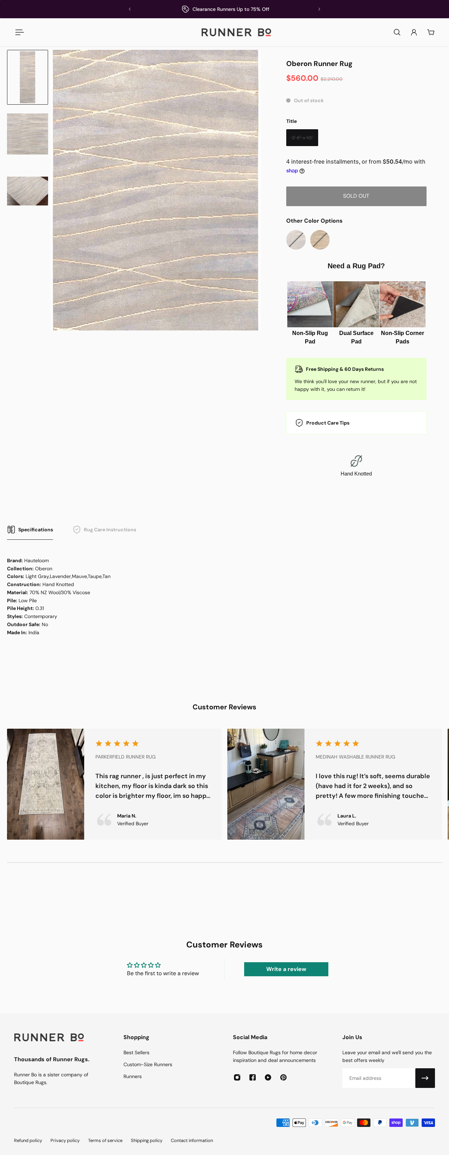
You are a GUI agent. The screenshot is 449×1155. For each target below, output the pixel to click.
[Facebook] (252, 1077)
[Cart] (430, 32)
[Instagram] (237, 1077)
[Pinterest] (283, 1077)
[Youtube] (268, 1077)
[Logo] (236, 32)
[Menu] (18, 32)
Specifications (35, 529)
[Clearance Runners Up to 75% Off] (224, 9)
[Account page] (414, 32)
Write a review (286, 969)
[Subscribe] (425, 1078)
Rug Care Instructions (110, 529)
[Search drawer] (397, 32)
